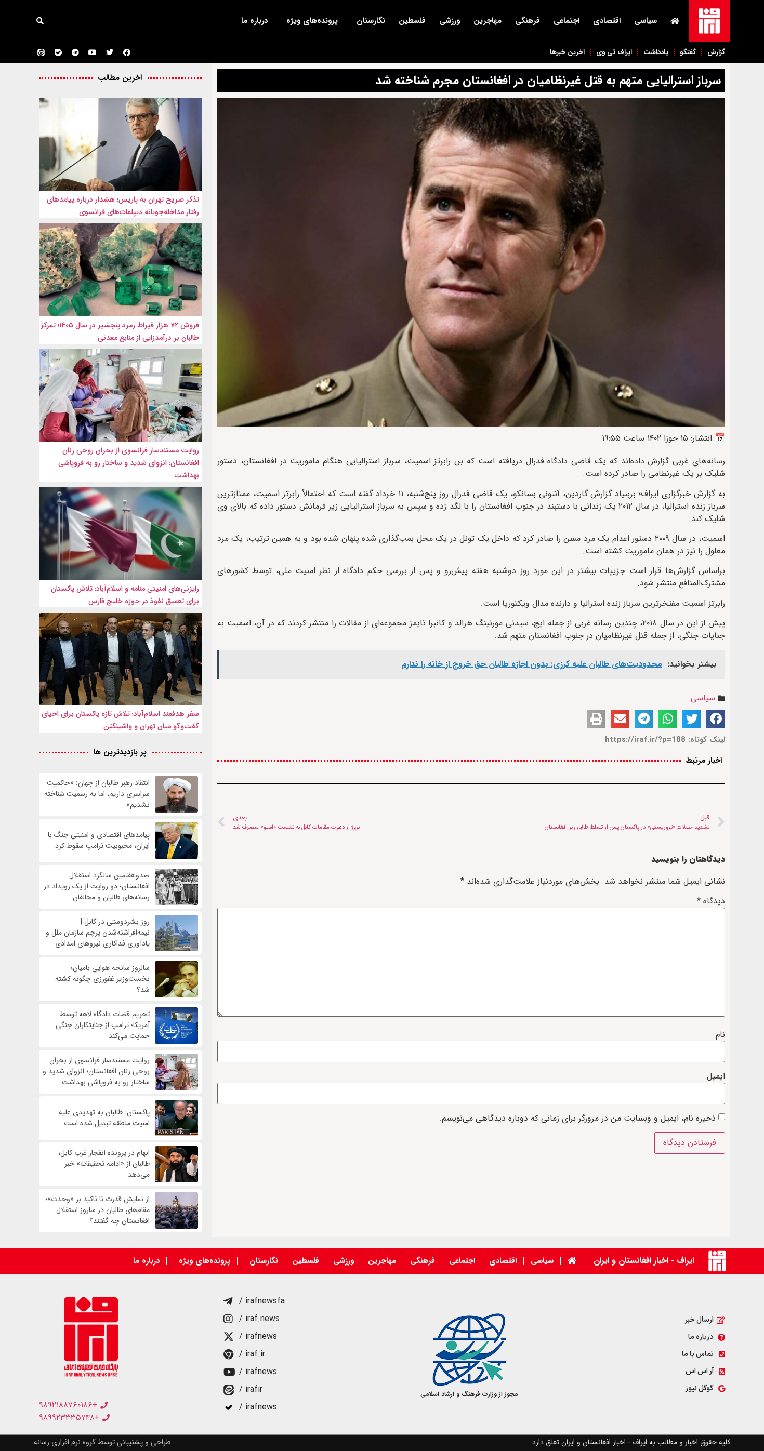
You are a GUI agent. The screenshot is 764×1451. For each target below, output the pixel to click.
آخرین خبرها (567, 52)
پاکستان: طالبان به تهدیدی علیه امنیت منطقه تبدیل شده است (104, 1118)
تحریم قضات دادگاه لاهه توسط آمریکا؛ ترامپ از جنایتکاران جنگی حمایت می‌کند (103, 1025)
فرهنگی (527, 21)
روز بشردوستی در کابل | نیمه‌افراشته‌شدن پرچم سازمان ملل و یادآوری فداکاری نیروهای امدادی (98, 932)
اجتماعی (566, 21)
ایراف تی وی (614, 52)
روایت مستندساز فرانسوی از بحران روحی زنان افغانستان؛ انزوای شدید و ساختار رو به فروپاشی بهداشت (128, 463)
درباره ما (254, 21)
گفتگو (688, 52)
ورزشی (449, 21)
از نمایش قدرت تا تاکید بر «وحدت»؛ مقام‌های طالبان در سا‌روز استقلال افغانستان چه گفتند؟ (97, 1210)
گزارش (716, 52)
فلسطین (412, 21)
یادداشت (655, 52)
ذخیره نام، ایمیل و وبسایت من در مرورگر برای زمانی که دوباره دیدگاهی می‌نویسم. (577, 1118)
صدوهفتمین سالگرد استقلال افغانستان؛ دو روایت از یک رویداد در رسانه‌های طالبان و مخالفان (97, 886)
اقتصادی (607, 21)
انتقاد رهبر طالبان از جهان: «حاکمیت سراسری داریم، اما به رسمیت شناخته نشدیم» (97, 794)
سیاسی (645, 21)
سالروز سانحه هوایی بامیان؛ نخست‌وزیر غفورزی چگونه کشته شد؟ (102, 979)
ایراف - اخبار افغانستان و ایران (644, 1260)
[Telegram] (75, 52)
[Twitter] (109, 52)
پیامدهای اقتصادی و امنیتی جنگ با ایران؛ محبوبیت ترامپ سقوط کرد (99, 840)
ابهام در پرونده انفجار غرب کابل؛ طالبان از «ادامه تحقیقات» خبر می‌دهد (104, 1164)
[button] (40, 21)
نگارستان (371, 21)
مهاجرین (487, 21)
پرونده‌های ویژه (312, 21)
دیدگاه (711, 901)
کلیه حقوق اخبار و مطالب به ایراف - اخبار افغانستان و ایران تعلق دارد (631, 1442)
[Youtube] (92, 52)
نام (720, 1035)
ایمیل (716, 1076)
